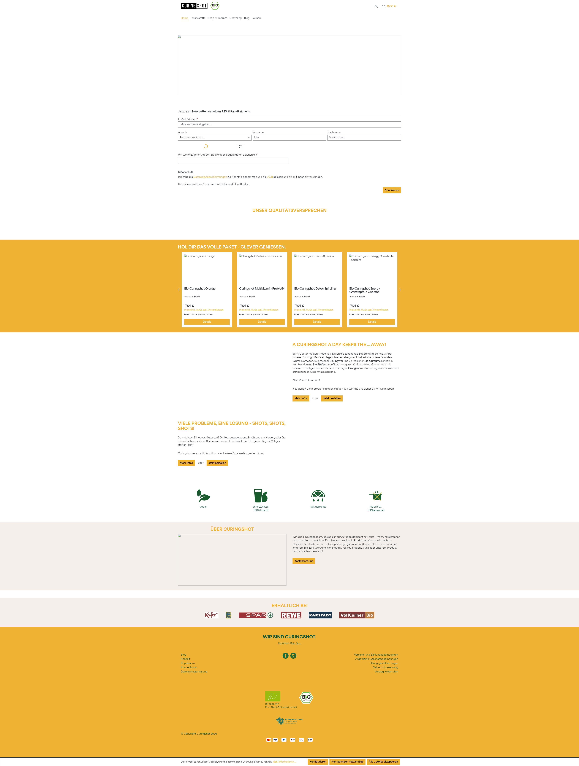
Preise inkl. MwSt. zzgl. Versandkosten (203, 310)
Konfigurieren (318, 761)
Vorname (258, 132)
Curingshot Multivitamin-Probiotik (261, 288)
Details (207, 321)
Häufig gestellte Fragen (384, 663)
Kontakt (185, 659)
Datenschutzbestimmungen (210, 176)
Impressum (188, 663)
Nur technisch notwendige (347, 761)
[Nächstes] (400, 290)
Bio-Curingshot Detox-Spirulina (315, 288)
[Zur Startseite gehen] (194, 5)
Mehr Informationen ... (284, 762)
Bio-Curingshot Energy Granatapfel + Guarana (364, 290)
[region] (289, 290)
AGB (270, 176)
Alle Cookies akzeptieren (383, 761)
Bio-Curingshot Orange (199, 288)
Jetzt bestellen (332, 398)
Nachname (334, 132)
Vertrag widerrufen (386, 671)
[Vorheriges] (178, 290)
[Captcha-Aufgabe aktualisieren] (240, 147)
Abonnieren (392, 190)
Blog (183, 654)
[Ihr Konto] (376, 6)
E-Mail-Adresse (188, 119)
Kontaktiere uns (303, 561)
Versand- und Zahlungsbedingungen (376, 654)
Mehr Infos (300, 398)
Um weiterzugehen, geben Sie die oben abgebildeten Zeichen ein (218, 154)
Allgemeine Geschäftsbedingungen (376, 659)
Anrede (182, 132)
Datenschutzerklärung (194, 671)
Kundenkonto (189, 667)
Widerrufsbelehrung (385, 667)
